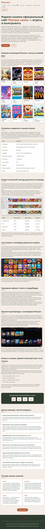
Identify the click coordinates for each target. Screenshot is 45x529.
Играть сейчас (22, 510)
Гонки (8, 5)
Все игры (22, 5)
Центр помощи (28, 5)
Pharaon (5, 2)
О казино (4, 5)
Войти (13, 45)
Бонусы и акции (36, 5)
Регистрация (6, 45)
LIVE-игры (4, 7)
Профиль (4, 9)
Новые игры (14, 5)
